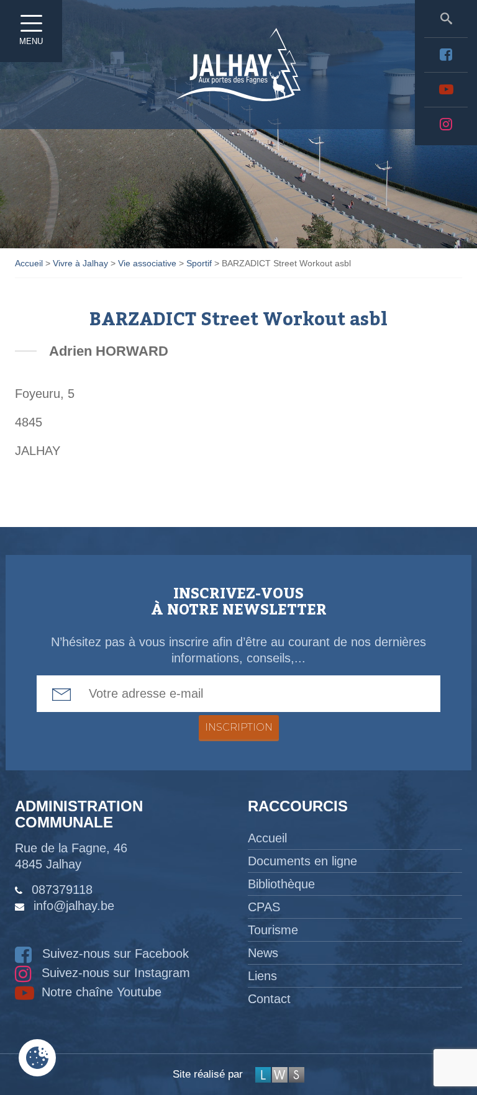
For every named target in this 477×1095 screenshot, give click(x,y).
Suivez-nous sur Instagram (114, 973)
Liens (262, 976)
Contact (269, 999)
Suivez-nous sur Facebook (114, 953)
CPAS (264, 907)
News (263, 953)
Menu (31, 41)
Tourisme (273, 930)
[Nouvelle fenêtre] (446, 54)
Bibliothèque (281, 884)
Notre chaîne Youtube (99, 992)
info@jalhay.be (74, 905)
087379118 (62, 889)
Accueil (267, 838)
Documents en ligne (302, 861)
